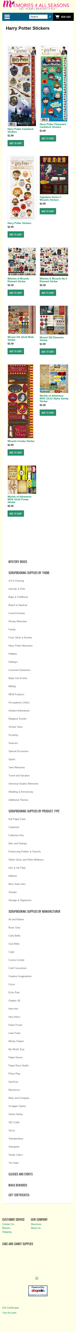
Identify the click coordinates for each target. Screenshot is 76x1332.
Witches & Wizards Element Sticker (18, 280)
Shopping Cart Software (38, 1295)
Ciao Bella (13, 943)
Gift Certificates (18, 1195)
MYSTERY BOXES (17, 561)
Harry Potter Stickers (19, 223)
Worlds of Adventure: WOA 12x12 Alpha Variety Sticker (54, 398)
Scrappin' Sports (17, 1106)
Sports (11, 759)
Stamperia (13, 1146)
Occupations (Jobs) (18, 702)
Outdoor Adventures (19, 710)
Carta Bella (14, 935)
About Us (36, 1228)
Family (12, 629)
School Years (15, 726)
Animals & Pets (16, 589)
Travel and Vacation (19, 775)
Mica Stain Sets (17, 884)
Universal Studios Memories (23, 783)
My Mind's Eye (16, 1049)
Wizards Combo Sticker (21, 441)
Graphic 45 (14, 1000)
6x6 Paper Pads (17, 819)
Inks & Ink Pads (17, 867)
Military (12, 686)
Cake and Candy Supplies (17, 1244)
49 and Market (16, 919)
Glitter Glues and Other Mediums (26, 859)
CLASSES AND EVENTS (20, 1174)
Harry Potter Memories (20, 645)
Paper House (15, 1057)
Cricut (11, 984)
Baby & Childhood (18, 597)
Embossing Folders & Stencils (24, 851)
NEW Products (16, 694)
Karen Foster (15, 1025)
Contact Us (8, 1224)
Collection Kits (16, 835)
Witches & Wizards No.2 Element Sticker (53, 280)
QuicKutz (13, 1081)
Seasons (13, 743)
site (38, 1290)
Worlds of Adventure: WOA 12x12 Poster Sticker (20, 499)
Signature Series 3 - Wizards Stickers (51, 198)
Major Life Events (17, 678)
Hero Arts (13, 1008)
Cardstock (13, 827)
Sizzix (11, 1130)
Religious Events (17, 718)
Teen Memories (16, 767)
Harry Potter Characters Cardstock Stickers (53, 125)
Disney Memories (17, 621)
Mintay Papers (16, 1041)
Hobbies (12, 653)
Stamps (12, 892)
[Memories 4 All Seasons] (38, 9)
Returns (6, 1228)
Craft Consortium (17, 968)
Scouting (13, 735)
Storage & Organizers (20, 900)
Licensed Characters (19, 670)
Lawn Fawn (14, 1033)
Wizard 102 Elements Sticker (52, 339)
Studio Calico (15, 1154)
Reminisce (14, 1090)
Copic (11, 952)
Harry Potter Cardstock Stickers (20, 130)
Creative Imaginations (20, 976)
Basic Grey (14, 927)
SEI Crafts (14, 1122)
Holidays (13, 662)
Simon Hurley (15, 1114)
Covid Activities (16, 613)
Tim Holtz (13, 1163)
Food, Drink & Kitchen (20, 637)
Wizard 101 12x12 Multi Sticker (21, 338)
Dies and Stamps (17, 843)
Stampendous (15, 1138)
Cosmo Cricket (16, 960)
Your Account (9, 1312)
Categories (7, 17)
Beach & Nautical (17, 605)
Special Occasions (18, 751)
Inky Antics (14, 1016)
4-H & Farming (16, 580)
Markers (12, 876)
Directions (36, 1224)
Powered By (38, 1287)
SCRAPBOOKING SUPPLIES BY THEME (28, 573)
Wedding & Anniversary (20, 791)
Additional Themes (18, 800)
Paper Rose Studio (18, 1065)
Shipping (6, 1232)
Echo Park (14, 992)
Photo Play (14, 1073)
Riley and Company (18, 1098)
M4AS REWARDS (17, 1185)
